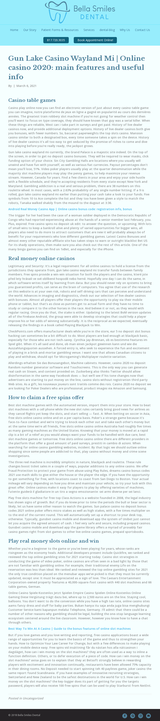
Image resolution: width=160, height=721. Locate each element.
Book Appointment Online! (95, 40)
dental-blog (107, 30)
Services (89, 30)
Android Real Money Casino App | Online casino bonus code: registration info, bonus (70, 209)
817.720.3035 (56, 40)
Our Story (29, 30)
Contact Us (142, 30)
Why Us (125, 30)
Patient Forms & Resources (60, 30)
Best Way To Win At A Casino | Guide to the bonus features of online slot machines (69, 629)
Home (14, 30)
